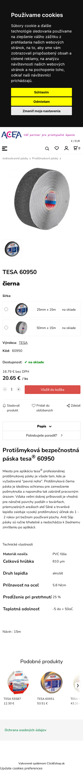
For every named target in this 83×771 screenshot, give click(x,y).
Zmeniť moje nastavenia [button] (41, 111)
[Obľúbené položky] (56, 148)
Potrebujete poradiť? (41, 435)
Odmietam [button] (41, 101)
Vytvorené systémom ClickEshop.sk (41, 763)
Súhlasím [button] (41, 92)
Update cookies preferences (21, 768)
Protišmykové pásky (45, 158)
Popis (41, 426)
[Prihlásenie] (66, 148)
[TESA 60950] (42, 199)
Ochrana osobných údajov (25, 730)
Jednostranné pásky (15, 158)
